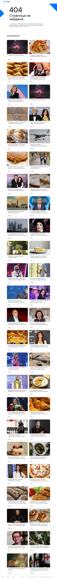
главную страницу (24, 26)
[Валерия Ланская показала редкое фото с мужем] (17, 474)
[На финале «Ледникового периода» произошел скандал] (17, 296)
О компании (7, 577)
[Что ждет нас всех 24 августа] (39, 95)
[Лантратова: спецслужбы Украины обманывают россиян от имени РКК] (39, 563)
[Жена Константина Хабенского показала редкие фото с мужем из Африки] (17, 541)
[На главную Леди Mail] (8, 1)
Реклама (13, 577)
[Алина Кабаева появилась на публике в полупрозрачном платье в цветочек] (17, 95)
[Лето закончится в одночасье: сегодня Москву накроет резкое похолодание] (17, 229)
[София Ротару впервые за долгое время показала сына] (39, 296)
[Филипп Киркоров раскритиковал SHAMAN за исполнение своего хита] (17, 385)
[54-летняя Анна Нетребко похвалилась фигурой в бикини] (39, 318)
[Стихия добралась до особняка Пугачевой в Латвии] (17, 363)
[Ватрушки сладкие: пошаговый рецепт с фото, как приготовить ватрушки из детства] (39, 519)
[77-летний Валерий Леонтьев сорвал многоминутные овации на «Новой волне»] (17, 407)
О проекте (23, 577)
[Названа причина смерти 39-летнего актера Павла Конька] (39, 429)
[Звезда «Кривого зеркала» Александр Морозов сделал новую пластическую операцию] (39, 72)
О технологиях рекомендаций (32, 577)
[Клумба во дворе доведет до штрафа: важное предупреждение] (17, 251)
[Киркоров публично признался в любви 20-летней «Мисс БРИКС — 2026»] (17, 273)
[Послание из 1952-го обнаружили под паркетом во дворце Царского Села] (17, 117)
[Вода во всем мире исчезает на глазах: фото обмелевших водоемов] (39, 363)
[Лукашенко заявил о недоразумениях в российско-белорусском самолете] (39, 139)
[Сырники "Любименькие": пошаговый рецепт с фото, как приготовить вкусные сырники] (39, 50)
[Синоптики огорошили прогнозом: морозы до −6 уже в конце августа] (17, 429)
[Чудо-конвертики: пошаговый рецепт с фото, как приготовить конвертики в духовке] (17, 72)
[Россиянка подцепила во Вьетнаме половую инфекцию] (39, 273)
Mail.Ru (2, 577)
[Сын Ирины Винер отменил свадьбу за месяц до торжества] (39, 229)
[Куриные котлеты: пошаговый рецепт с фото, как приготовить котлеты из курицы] (39, 496)
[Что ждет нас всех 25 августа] (17, 50)
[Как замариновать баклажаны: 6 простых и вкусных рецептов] (39, 452)
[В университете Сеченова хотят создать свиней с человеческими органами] (17, 496)
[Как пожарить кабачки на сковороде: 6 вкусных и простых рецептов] (39, 385)
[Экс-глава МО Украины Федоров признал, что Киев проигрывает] (17, 519)
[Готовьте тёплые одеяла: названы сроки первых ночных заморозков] (39, 541)
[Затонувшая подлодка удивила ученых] (17, 563)
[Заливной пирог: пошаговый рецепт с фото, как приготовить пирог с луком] (17, 162)
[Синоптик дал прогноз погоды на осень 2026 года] (39, 162)
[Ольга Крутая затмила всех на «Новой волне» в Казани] (39, 117)
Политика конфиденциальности (45, 577)
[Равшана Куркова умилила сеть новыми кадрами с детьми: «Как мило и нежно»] (39, 340)
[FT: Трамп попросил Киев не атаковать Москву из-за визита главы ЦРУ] (39, 206)
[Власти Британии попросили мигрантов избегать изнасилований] (17, 206)
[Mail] (5, 1)
